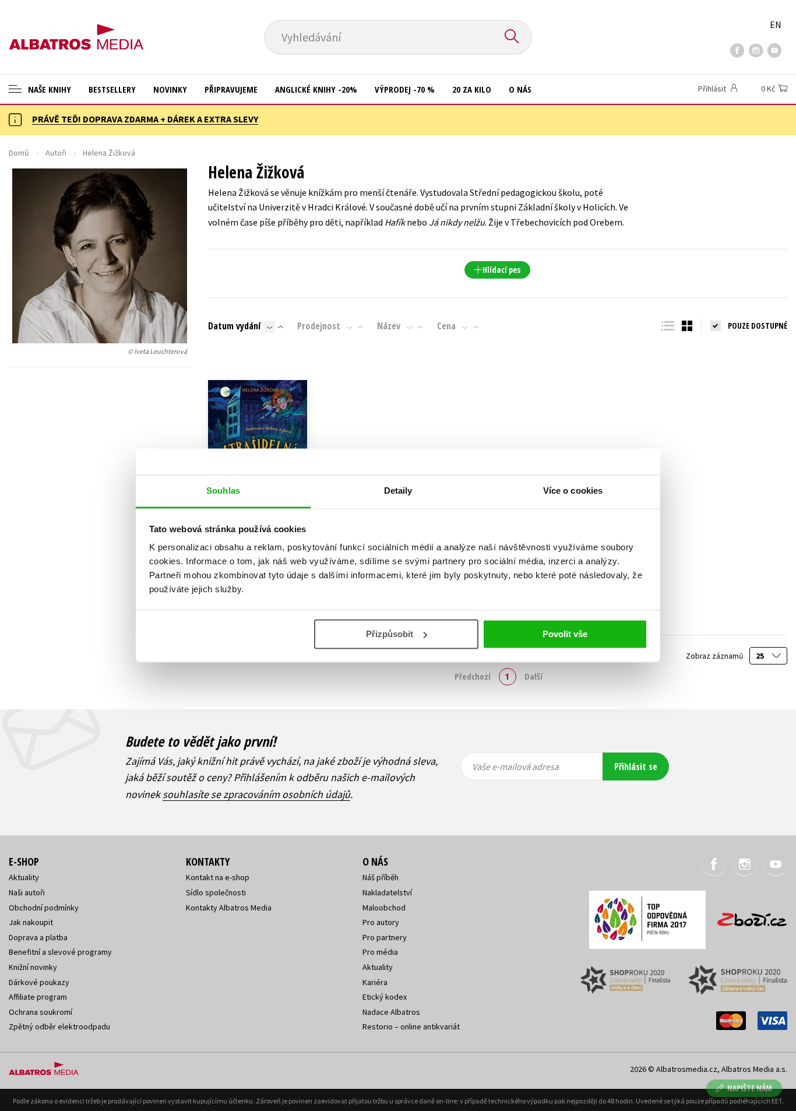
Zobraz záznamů (715, 656)
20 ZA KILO (471, 89)
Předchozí (473, 676)
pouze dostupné (757, 325)
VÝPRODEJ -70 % (405, 89)
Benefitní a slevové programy (60, 952)
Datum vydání (234, 326)
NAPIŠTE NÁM (749, 1088)
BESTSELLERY (112, 89)
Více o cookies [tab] (573, 490)
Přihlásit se (635, 766)
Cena (446, 326)
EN (775, 24)
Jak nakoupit (31, 922)
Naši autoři (27, 892)
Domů (19, 152)
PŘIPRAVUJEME (231, 89)
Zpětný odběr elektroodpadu (59, 1026)
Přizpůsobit (389, 634)
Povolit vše (565, 634)
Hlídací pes (501, 269)
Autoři (55, 152)
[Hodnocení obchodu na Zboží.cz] (746, 916)
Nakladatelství (387, 892)
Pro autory (380, 922)
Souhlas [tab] (223, 490)
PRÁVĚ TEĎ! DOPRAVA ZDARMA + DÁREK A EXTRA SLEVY (145, 119)
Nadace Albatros (391, 1012)
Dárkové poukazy (39, 982)
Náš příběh (380, 877)
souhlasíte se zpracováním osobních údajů (256, 794)
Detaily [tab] (398, 490)
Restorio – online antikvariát (411, 1026)
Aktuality (24, 877)
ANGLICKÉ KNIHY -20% (316, 89)
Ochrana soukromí (40, 1012)
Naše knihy (48, 89)
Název (388, 326)
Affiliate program (38, 997)
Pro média (380, 952)
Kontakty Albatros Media (229, 907)
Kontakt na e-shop (217, 877)
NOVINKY (170, 89)
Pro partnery (384, 937)
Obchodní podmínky (44, 907)
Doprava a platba (38, 937)
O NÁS (520, 89)
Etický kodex (384, 997)
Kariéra (375, 982)
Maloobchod (384, 907)
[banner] (76, 27)
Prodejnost (318, 326)
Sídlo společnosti (216, 892)
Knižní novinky (33, 967)
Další (533, 676)
